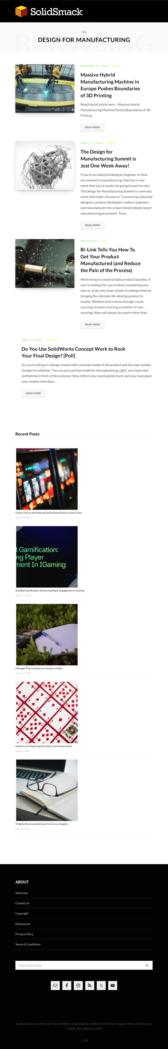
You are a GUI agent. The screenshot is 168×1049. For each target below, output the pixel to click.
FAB (103, 240)
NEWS (115, 66)
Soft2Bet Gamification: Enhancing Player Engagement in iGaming (49, 590)
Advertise (21, 893)
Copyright (21, 913)
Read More (92, 127)
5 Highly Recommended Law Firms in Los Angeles (41, 823)
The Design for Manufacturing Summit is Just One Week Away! (108, 158)
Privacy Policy (24, 934)
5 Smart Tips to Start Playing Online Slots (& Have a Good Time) (48, 512)
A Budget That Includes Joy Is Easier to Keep (38, 668)
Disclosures (22, 924)
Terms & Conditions (28, 944)
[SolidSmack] (49, 11)
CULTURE (51, 340)
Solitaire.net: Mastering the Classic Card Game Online (43, 746)
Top (85, 1040)
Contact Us (22, 903)
